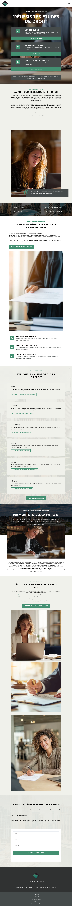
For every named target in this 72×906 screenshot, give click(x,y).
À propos (36, 894)
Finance (54, 887)
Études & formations (21, 887)
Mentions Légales (36, 904)
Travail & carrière (33, 887)
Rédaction (36, 896)
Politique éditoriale (36, 899)
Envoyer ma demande (36, 853)
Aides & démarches (45, 887)
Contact (36, 901)
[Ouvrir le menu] (69, 3)
